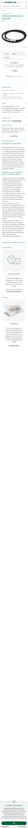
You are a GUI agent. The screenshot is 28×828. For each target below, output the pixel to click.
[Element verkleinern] (23, 47)
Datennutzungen (6, 811)
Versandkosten (20, 65)
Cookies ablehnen (5, 826)
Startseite (4, 10)
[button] (25, 25)
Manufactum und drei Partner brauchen (13, 808)
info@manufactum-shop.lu (14, 291)
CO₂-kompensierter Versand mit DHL (14, 66)
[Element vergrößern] (25, 47)
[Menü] (2, 2)
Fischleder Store (17, 121)
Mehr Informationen (22, 826)
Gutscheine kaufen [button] (14, 345)
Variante (7, 54)
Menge (7, 57)
